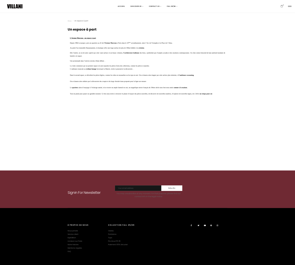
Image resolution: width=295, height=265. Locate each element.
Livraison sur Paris (75, 241)
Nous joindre (73, 231)
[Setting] (290, 6)
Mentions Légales (75, 248)
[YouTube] (204, 226)
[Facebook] (192, 226)
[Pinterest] (211, 226)
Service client (73, 234)
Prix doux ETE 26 (114, 241)
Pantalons (112, 234)
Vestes (111, 231)
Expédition (72, 238)
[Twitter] (198, 226)
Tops (110, 238)
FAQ (69, 251)
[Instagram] (217, 226)
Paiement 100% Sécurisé (118, 244)
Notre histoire (73, 244)
